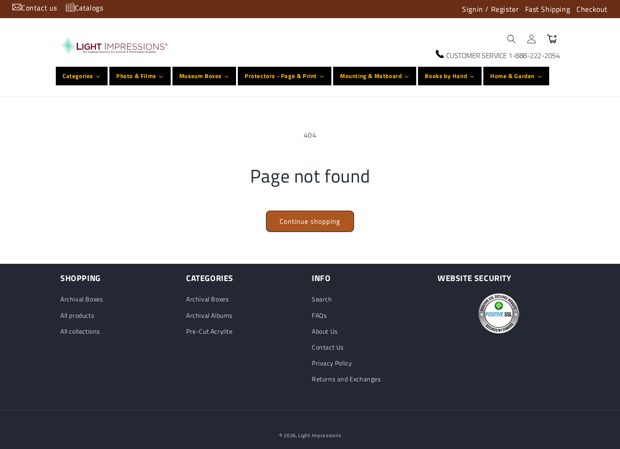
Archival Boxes (81, 299)
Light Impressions (319, 435)
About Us (325, 331)
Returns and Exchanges (346, 379)
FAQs (319, 315)
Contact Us (328, 347)
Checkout (592, 9)
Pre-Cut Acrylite (209, 331)
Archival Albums (209, 315)
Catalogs (89, 7)
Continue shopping (310, 221)
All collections (80, 331)
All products (77, 315)
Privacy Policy (332, 363)
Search (322, 299)
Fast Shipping (547, 9)
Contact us (39, 7)
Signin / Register (490, 9)
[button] (512, 39)
